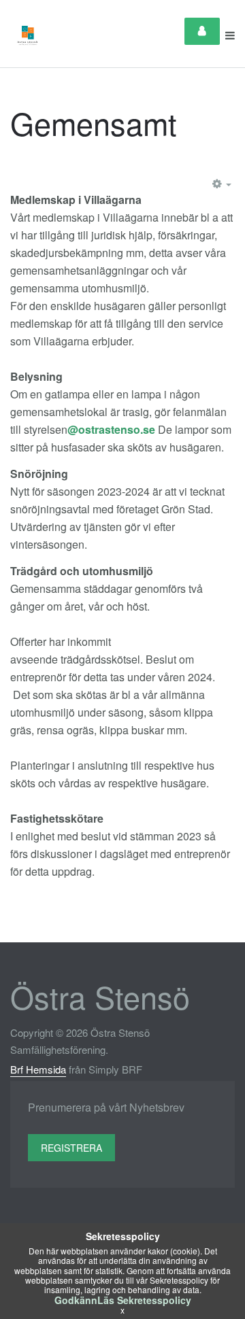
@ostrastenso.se (111, 429)
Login (202, 31)
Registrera (71, 1147)
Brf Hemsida (38, 1069)
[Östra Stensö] (28, 35)
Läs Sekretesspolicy (144, 1300)
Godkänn (75, 1300)
